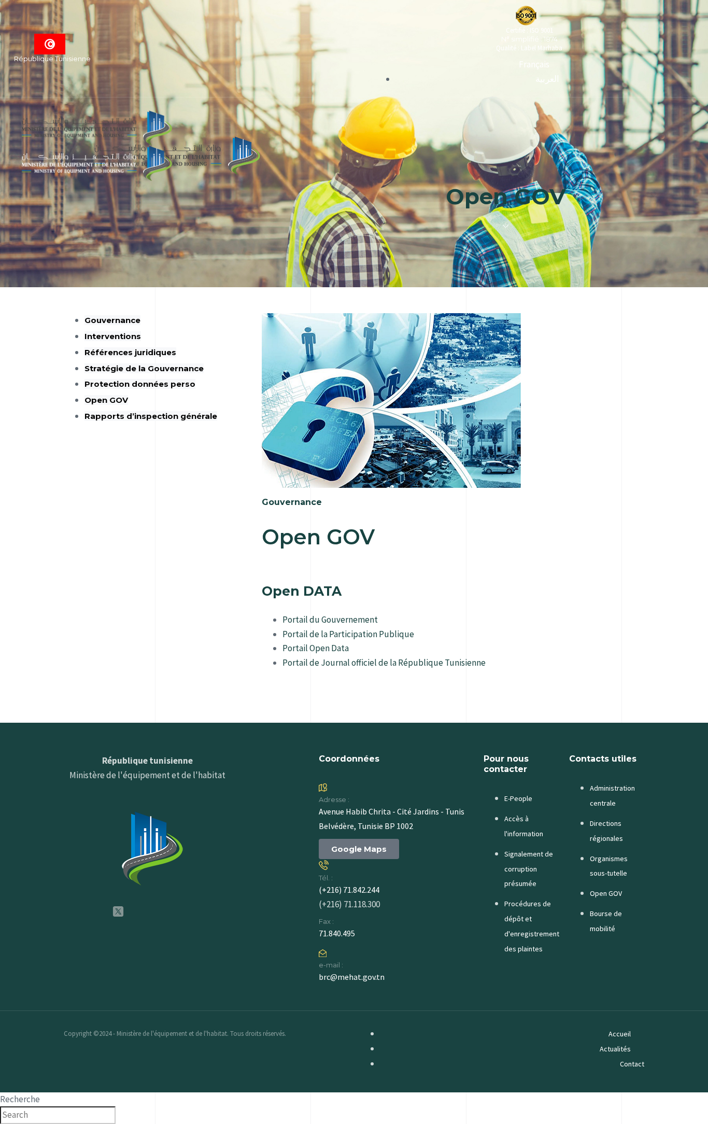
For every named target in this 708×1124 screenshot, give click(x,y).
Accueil (619, 1033)
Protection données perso (139, 384)
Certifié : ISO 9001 (529, 30)
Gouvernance (112, 320)
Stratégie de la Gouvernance (144, 368)
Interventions (112, 336)
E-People (518, 798)
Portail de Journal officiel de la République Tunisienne (384, 662)
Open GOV (106, 400)
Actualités (615, 1048)
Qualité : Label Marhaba (529, 48)
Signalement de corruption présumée (528, 869)
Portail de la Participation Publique (348, 634)
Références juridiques (130, 352)
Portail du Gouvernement (330, 619)
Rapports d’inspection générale (150, 416)
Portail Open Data (315, 648)
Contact (632, 1064)
